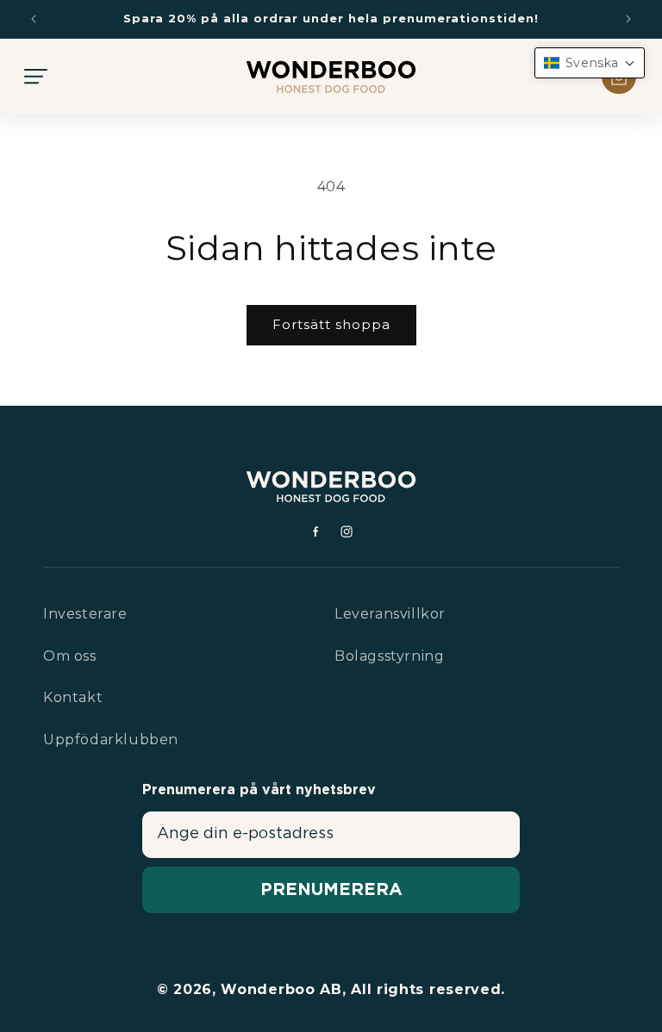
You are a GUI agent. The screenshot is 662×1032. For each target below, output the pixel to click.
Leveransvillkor (390, 614)
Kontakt (73, 697)
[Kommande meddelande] (628, 19)
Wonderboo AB (281, 989)
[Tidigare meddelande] (34, 19)
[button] (36, 77)
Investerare (85, 614)
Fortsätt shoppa (331, 324)
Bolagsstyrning (389, 656)
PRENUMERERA (331, 890)
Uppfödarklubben (110, 739)
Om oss (70, 656)
